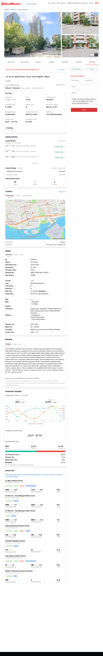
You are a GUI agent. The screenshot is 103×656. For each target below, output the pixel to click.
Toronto (13, 10)
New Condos (61, 3)
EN (98, 3)
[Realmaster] (11, 4)
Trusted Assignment (74, 3)
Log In (91, 3)
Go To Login (61, 70)
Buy (49, 3)
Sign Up (85, 3)
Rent (54, 3)
